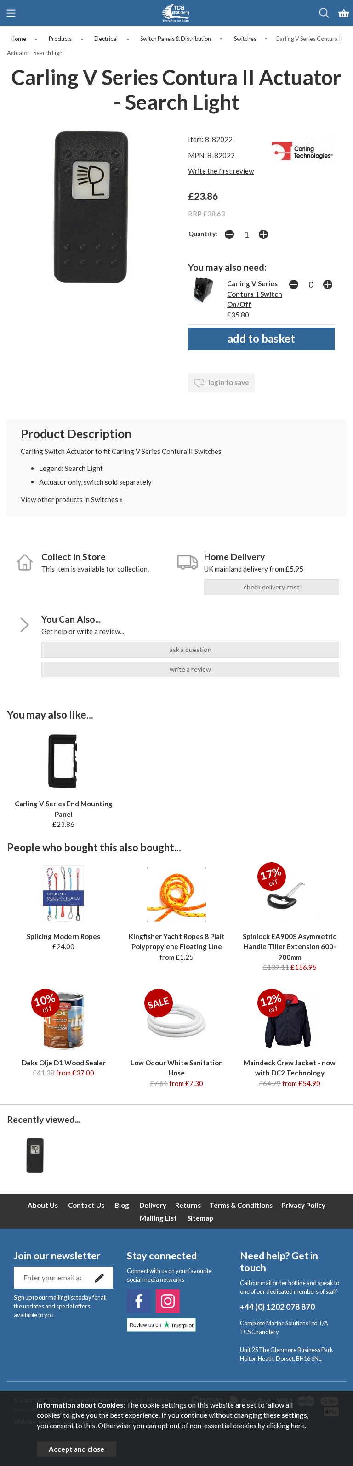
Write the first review (221, 171)
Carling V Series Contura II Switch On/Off (254, 293)
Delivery (152, 1205)
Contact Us (86, 1205)
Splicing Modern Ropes (63, 936)
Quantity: (202, 234)
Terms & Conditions (241, 1205)
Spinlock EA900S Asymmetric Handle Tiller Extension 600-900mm (289, 946)
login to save (228, 382)
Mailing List (158, 1218)
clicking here (286, 1425)
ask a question (190, 649)
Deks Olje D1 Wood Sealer (64, 1062)
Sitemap (200, 1218)
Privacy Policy (303, 1205)
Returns (188, 1205)
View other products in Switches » (72, 499)
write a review (190, 669)
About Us (43, 1205)
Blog (121, 1205)
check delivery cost (272, 587)
